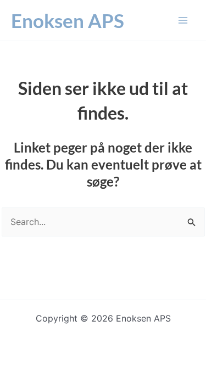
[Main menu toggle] (183, 20)
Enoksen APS (67, 20)
